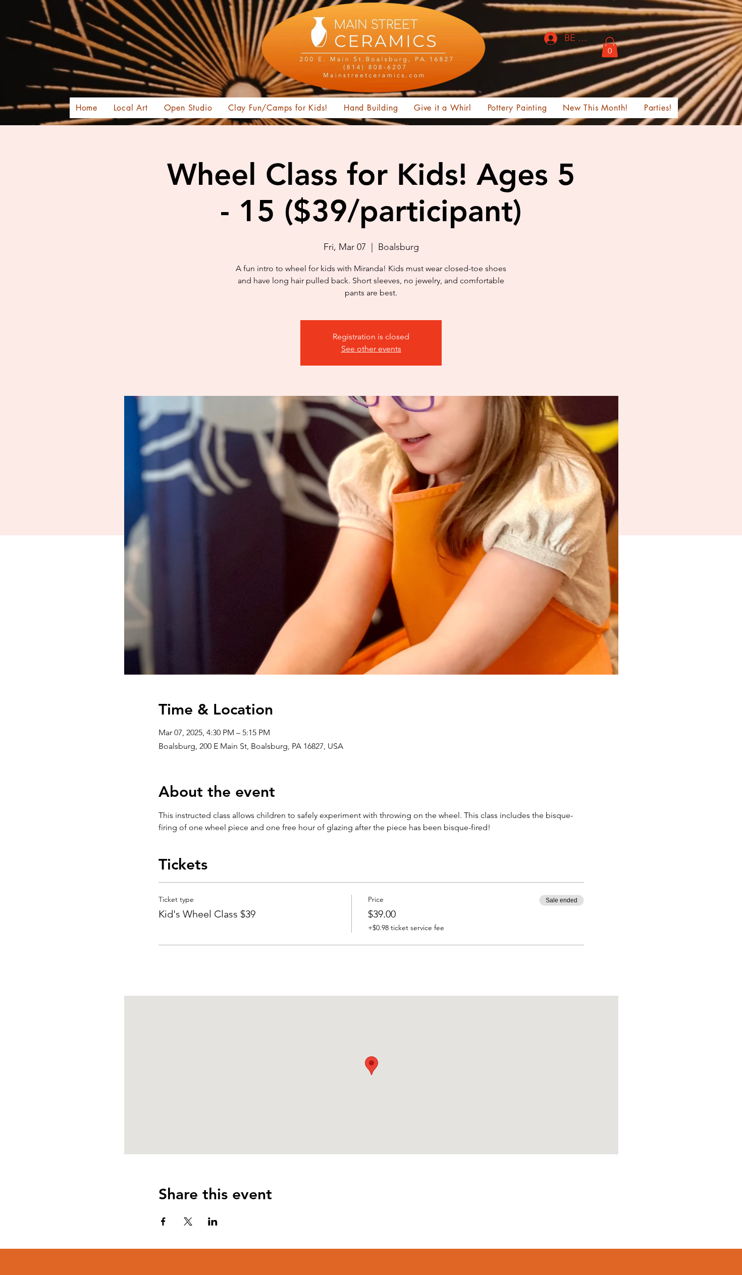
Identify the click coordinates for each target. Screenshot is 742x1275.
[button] (609, 47)
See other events (371, 348)
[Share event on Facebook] (163, 1221)
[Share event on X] (188, 1221)
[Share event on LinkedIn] (213, 1221)
